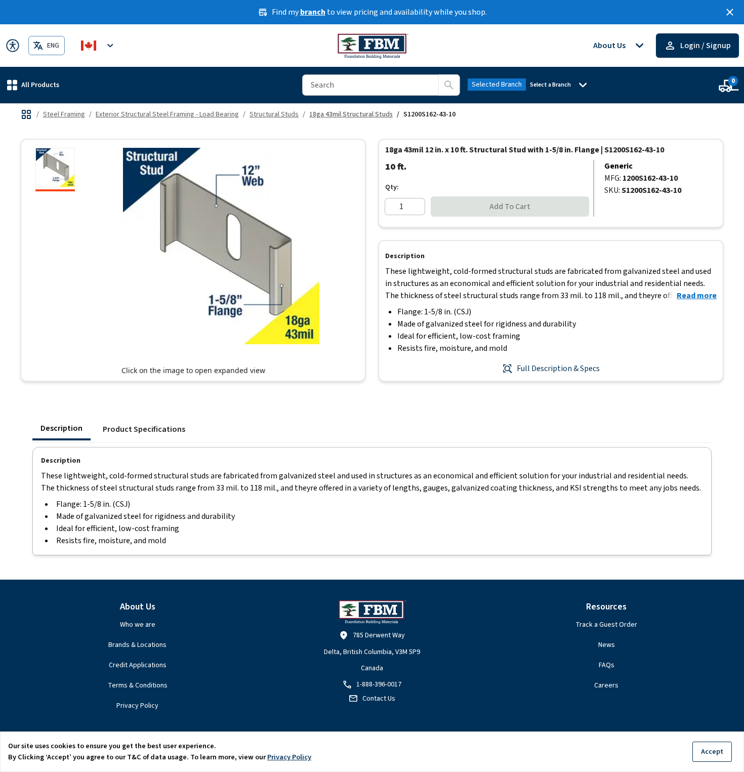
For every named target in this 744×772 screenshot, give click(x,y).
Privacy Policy (137, 706)
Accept (712, 751)
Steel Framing (64, 114)
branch (312, 12)
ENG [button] (53, 45)
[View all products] (26, 114)
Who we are (137, 625)
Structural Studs (274, 114)
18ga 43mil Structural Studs (351, 114)
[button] (33, 84)
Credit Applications (138, 665)
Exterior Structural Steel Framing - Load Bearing (167, 114)
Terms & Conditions (138, 685)
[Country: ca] (99, 45)
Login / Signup (705, 45)
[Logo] (372, 45)
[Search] (449, 85)
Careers (606, 685)
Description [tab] (61, 428)
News (606, 645)
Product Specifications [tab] (144, 429)
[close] (730, 12)
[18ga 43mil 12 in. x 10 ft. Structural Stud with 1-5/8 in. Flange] (55, 169)
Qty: (392, 187)
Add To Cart (509, 206)
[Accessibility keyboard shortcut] (12, 45)
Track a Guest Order (606, 625)
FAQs (606, 665)
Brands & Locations (137, 645)
